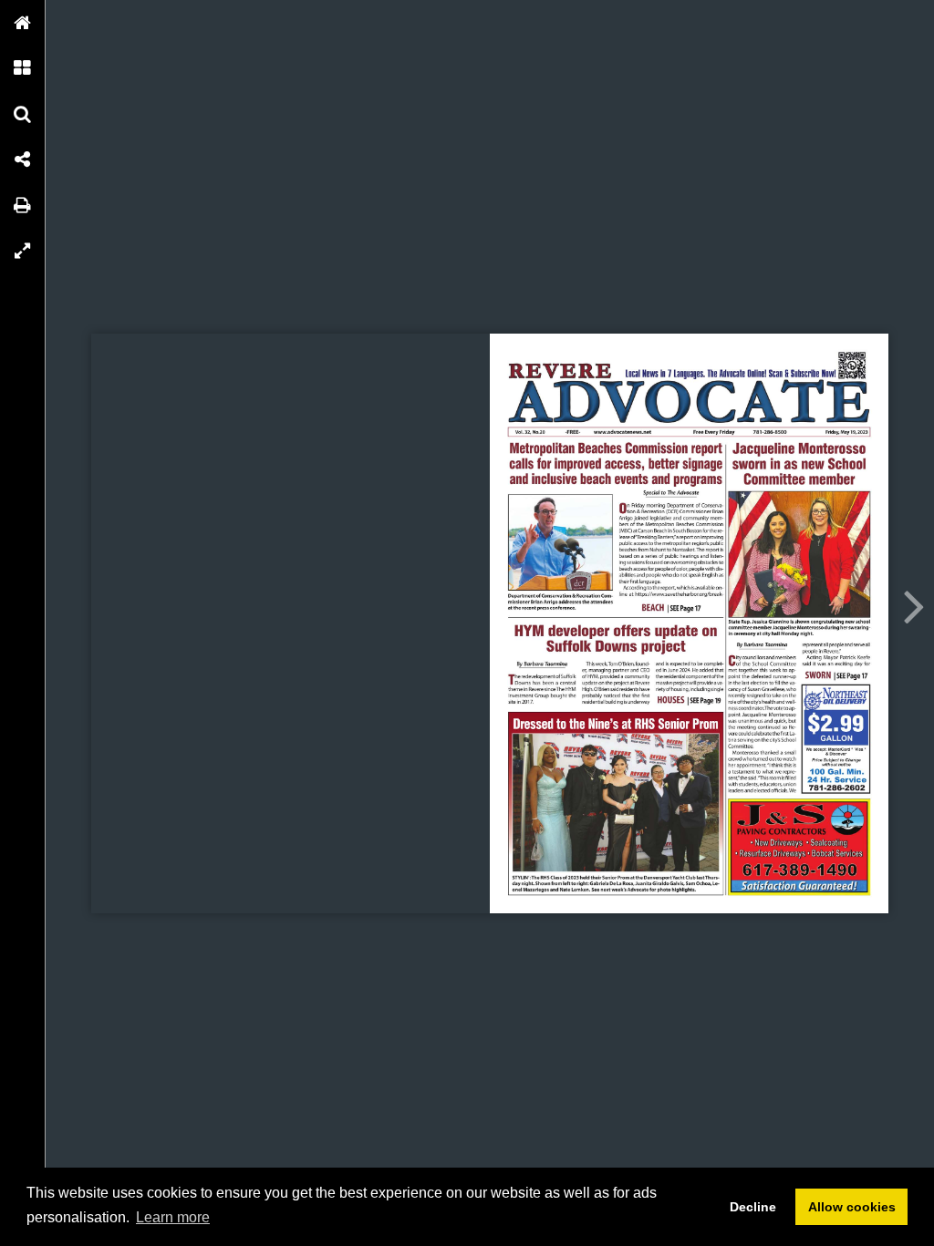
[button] (23, 23)
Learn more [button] (173, 1217)
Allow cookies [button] (852, 1207)
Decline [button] (753, 1207)
